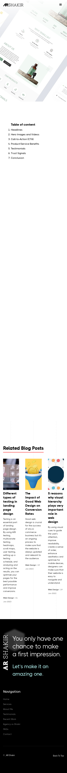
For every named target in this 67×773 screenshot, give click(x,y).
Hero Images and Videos (25, 134)
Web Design (8, 598)
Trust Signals (18, 153)
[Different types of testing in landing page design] (11, 474)
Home (6, 699)
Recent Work (9, 719)
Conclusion (17, 157)
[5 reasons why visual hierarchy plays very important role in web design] (56, 474)
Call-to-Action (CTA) (22, 139)
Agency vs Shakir (11, 724)
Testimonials (18, 148)
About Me (8, 709)
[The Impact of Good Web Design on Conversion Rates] (33, 474)
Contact (7, 734)
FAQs (5, 729)
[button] (60, 4)
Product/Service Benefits (25, 143)
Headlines (16, 129)
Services (7, 704)
